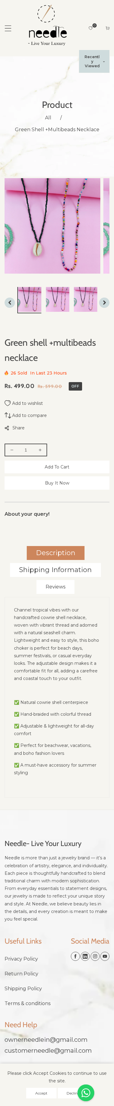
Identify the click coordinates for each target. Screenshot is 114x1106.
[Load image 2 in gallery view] (58, 300)
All (48, 118)
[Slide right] (104, 303)
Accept (41, 1093)
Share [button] (18, 428)
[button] (8, 28)
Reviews (55, 587)
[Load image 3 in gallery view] (86, 300)
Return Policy (21, 974)
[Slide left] (10, 303)
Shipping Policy (23, 988)
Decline (73, 1093)
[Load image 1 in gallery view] (30, 300)
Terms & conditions (27, 1003)
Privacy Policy (21, 959)
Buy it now (57, 483)
